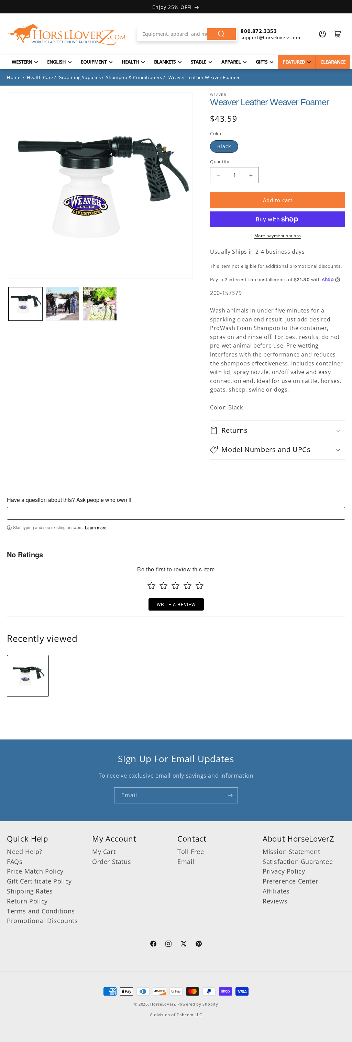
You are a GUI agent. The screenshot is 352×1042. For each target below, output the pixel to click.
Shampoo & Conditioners (134, 77)
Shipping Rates (30, 891)
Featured (294, 61)
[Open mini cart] (337, 34)
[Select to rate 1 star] (151, 586)
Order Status (111, 861)
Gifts (261, 61)
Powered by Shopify (197, 1004)
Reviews (275, 901)
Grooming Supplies (79, 77)
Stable (198, 61)
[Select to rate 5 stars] (199, 586)
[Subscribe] (230, 795)
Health (130, 61)
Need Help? (24, 851)
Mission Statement (291, 851)
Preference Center (290, 881)
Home (13, 77)
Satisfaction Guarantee (298, 861)
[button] (277, 430)
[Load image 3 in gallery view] (100, 304)
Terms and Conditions (41, 911)
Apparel (231, 61)
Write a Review (176, 604)
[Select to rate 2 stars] (163, 586)
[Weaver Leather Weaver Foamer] (28, 676)
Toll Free (190, 851)
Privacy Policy (284, 871)
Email (186, 861)
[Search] (221, 34)
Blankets (165, 61)
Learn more (96, 527)
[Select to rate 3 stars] (175, 586)
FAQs (14, 861)
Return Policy (27, 901)
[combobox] (187, 34)
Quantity (219, 161)
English (56, 61)
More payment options (277, 236)
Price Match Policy (35, 871)
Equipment (94, 61)
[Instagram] (168, 944)
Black (224, 146)
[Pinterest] (198, 944)
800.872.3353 (259, 31)
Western (22, 61)
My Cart (104, 851)
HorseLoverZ (163, 1004)
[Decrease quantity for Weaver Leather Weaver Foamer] (218, 175)
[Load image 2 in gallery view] (62, 304)
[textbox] (176, 513)
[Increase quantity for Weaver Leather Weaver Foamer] (250, 175)
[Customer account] (322, 34)
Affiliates (276, 891)
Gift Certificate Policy (39, 881)
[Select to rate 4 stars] (187, 586)
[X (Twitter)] (183, 944)
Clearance (332, 61)
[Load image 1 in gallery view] (25, 304)
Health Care (40, 77)
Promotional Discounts (42, 921)
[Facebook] (153, 944)
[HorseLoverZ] (67, 34)
